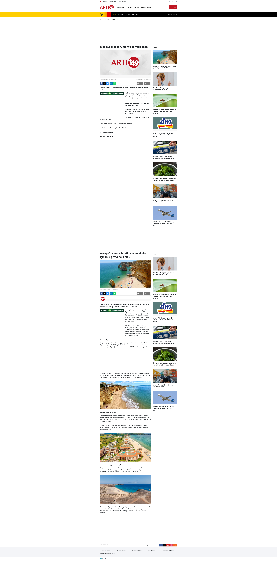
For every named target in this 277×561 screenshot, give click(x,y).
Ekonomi (136, 7)
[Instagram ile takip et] (171, 545)
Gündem (143, 7)
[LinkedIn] (111, 83)
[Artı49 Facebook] (169, 1)
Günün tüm (172, 14)
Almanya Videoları (121, 550)
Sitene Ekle (124, 1)
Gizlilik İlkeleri (132, 545)
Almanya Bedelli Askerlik (168, 550)
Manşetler (105, 1)
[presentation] (105, 14)
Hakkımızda (114, 545)
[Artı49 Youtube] (176, 1)
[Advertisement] (138, 33)
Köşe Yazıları (121, 7)
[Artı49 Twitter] (173, 1)
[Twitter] (104, 83)
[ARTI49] (107, 7)
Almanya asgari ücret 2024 (108, 553)
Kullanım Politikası (141, 545)
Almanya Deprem (151, 550)
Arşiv (119, 1)
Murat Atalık (109, 300)
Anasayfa (104, 19)
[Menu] (170, 7)
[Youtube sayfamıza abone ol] (168, 545)
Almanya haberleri (105, 550)
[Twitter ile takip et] (164, 545)
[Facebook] (101, 83)
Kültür (149, 7)
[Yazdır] (138, 83)
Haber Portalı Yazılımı (107, 558)
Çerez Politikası (150, 545)
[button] (141, 83)
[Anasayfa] (101, 1)
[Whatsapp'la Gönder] (114, 83)
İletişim (125, 545)
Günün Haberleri (112, 1)
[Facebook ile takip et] (161, 545)
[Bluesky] (107, 83)
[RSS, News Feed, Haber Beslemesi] (175, 545)
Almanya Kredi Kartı (137, 550)
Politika (129, 7)
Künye (120, 545)
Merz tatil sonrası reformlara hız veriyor (128, 14)
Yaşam (109, 19)
